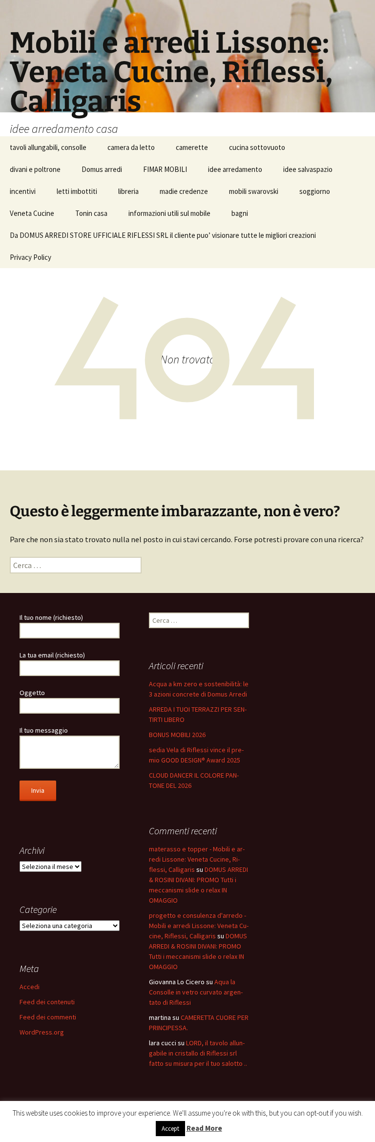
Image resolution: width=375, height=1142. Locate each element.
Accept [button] (170, 1128)
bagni (239, 213)
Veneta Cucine (32, 213)
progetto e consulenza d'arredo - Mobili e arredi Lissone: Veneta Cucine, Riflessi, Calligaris (199, 925)
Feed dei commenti (48, 1017)
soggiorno (314, 191)
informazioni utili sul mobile (169, 213)
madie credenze (184, 191)
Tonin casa (91, 213)
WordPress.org (42, 1032)
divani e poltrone (35, 169)
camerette (192, 147)
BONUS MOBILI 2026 (177, 734)
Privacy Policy (30, 257)
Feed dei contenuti (47, 1001)
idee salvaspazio (308, 169)
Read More (204, 1128)
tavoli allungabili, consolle (48, 147)
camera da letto (131, 147)
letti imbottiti (77, 191)
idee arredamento (235, 169)
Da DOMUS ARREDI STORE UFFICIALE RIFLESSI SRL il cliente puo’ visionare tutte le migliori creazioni (163, 235)
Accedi (30, 986)
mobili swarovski (253, 191)
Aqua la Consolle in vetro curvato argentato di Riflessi (196, 992)
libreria (128, 191)
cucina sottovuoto (257, 147)
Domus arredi (102, 169)
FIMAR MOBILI (165, 169)
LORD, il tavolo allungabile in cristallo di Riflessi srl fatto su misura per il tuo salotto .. (198, 1053)
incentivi (23, 191)
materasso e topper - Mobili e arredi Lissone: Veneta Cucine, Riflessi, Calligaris (197, 859)
